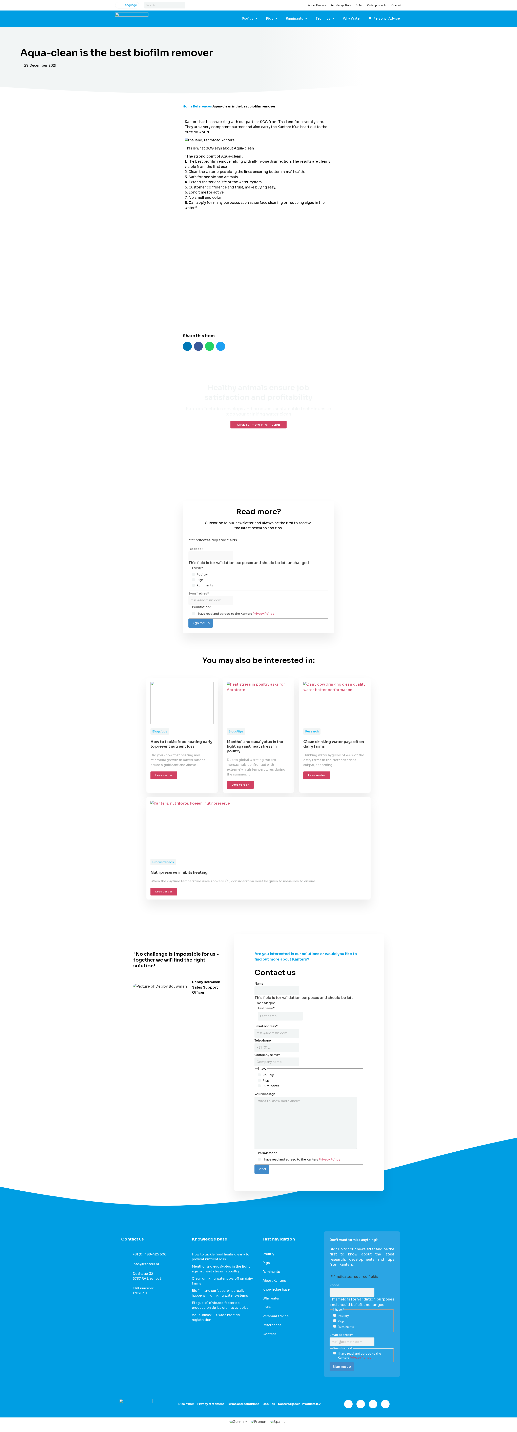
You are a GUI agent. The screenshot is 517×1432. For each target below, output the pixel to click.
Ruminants (294, 18)
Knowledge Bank (341, 5)
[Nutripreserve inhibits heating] (258, 828)
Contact (396, 5)
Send (261, 1169)
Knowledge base (276, 1290)
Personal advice (276, 1316)
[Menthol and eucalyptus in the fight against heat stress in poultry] (258, 703)
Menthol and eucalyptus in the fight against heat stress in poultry (255, 746)
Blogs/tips (159, 731)
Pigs (269, 18)
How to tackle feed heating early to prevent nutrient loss (181, 744)
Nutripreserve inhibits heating (179, 872)
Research (312, 731)
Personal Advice (386, 18)
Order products (377, 5)
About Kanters (317, 5)
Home (187, 106)
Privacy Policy (263, 614)
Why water (271, 1298)
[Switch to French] (258, 1422)
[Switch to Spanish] (279, 1422)
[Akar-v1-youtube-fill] (385, 1404)
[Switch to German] (238, 1422)
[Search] (182, 5)
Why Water (352, 18)
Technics (323, 18)
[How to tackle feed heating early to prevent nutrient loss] (182, 703)
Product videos (163, 862)
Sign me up (200, 623)
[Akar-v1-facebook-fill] (348, 1404)
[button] (187, 346)
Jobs (359, 5)
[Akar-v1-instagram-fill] (360, 1404)
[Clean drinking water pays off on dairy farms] (335, 703)
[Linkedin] (373, 1404)
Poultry (247, 18)
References (202, 106)
